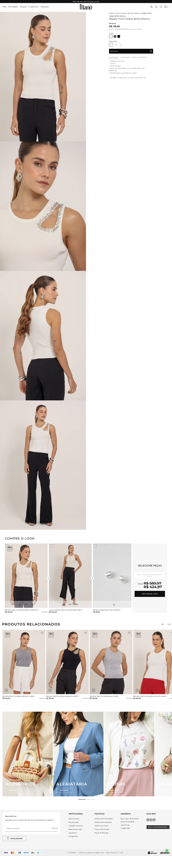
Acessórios (33, 7)
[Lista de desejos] (161, 7)
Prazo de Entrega (101, 833)
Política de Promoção (103, 822)
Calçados (44, 7)
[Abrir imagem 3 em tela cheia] (43, 335)
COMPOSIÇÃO (125, 57)
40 (63, 604)
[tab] (82, 799)
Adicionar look (150, 594)
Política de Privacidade (104, 819)
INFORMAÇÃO (113, 57)
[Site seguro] (153, 852)
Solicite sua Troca (101, 826)
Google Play (73, 836)
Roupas (23, 7)
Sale (4, 7)
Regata (137, 13)
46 (76, 604)
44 (70, 604)
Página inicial (114, 13)
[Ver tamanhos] (6, 690)
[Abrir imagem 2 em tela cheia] (43, 206)
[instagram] (148, 820)
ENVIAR (55, 828)
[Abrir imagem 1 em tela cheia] (43, 76)
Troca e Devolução (102, 829)
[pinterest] (154, 820)
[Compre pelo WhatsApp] (166, 850)
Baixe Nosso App (75, 829)
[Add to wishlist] (42, 633)
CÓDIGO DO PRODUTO (139, 57)
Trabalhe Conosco (76, 826)
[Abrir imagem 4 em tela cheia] (43, 465)
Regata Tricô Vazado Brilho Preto (62, 696)
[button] (167, 6)
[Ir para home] (86, 7)
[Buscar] (151, 7)
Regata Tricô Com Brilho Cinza (104, 696)
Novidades (13, 7)
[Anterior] (163, 624)
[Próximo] (169, 624)
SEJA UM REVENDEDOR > (158, 827)
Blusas (130, 13)
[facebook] (151, 820)
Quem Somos (74, 819)
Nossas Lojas (74, 822)
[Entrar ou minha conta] (156, 7)
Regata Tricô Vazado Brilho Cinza (18, 696)
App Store (72, 833)
